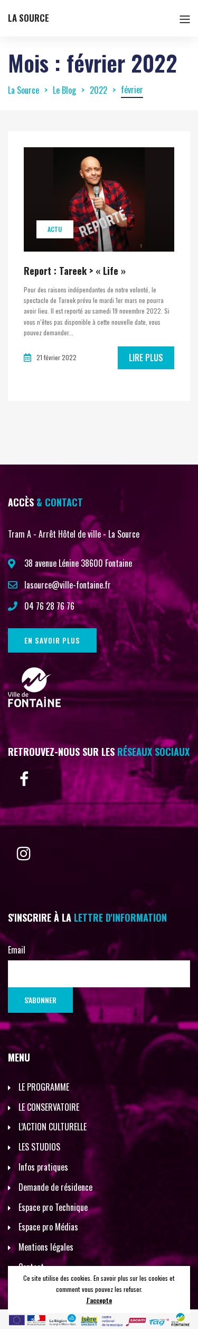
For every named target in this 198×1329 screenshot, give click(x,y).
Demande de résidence (55, 1187)
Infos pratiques (43, 1167)
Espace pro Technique (53, 1207)
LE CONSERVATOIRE (48, 1107)
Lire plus (146, 357)
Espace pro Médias (48, 1226)
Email (16, 949)
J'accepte (99, 1300)
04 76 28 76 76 (49, 606)
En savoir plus (52, 640)
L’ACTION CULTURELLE (52, 1126)
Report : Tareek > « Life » (75, 271)
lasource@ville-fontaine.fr (67, 584)
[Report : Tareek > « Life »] (99, 199)
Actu (55, 229)
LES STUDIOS (39, 1146)
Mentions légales (45, 1247)
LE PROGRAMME (43, 1087)
